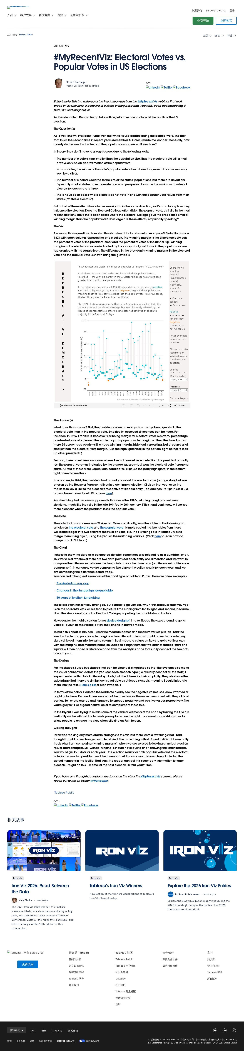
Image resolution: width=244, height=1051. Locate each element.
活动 (118, 1004)
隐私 (32, 1040)
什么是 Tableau (79, 952)
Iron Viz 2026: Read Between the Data (40, 889)
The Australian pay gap (73, 583)
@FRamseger (99, 781)
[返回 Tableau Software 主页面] (20, 6)
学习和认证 (213, 965)
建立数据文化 (76, 965)
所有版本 (212, 978)
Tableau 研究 (76, 978)
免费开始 (203, 21)
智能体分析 (75, 959)
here (109, 493)
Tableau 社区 (124, 952)
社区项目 (121, 985)
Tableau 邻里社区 (126, 991)
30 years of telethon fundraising (78, 598)
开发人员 (57, 1030)
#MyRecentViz (147, 101)
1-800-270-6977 (216, 10)
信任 (33, 1030)
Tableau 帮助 (214, 972)
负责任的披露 (45, 1040)
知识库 (211, 959)
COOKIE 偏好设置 (65, 1040)
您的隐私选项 (92, 1040)
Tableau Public (26, 34)
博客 (15, 34)
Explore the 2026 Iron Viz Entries (199, 885)
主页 (9, 34)
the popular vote (111, 527)
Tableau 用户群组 (126, 965)
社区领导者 (122, 972)
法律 (9, 1040)
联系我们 (197, 10)
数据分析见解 (76, 972)
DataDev (121, 978)
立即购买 (226, 21)
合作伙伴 (168, 952)
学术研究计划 (123, 998)
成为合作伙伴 (170, 965)
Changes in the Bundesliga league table (85, 590)
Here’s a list (88, 685)
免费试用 (28, 964)
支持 (210, 952)
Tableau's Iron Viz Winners (116, 885)
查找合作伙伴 (170, 959)
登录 (232, 10)
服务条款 (20, 1040)
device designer (118, 620)
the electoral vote (81, 527)
